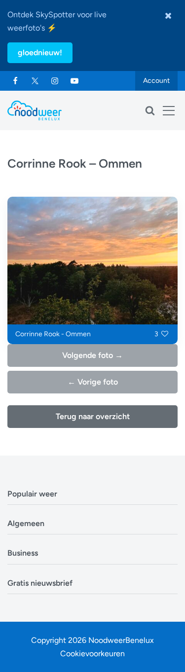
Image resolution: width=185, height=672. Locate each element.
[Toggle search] (150, 110)
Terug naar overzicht (93, 416)
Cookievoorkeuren (92, 653)
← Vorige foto (93, 382)
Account (156, 80)
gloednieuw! (40, 52)
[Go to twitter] (35, 81)
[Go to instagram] (55, 81)
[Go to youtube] (74, 81)
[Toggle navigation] (169, 110)
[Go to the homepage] (34, 110)
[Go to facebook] (15, 81)
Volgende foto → (92, 355)
